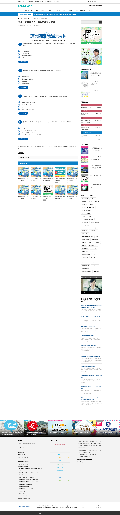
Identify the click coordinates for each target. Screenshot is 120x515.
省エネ (84, 263)
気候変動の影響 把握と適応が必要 (88, 345)
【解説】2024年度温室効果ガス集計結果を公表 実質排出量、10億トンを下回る (91, 306)
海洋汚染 (94, 251)
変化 (84, 242)
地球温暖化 (95, 239)
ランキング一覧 (21, 491)
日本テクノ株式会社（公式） (38, 506)
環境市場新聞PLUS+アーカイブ (26, 489)
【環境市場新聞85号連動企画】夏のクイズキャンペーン (30, 444)
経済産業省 (85, 265)
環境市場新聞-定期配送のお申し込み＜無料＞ (29, 482)
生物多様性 (94, 260)
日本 (84, 245)
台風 (98, 236)
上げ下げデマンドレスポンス (89, 228)
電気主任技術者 (86, 271)
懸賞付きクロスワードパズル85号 (26, 477)
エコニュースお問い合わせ (24, 498)
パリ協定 (85, 222)
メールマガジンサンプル (24, 496)
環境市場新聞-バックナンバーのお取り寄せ (28, 479)
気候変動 (85, 248)
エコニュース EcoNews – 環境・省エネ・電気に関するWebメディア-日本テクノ (91, 299)
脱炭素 (94, 265)
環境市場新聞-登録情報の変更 (25, 484)
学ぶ (60, 457)
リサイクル (85, 225)
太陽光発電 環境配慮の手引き (87, 336)
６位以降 (98, 139)
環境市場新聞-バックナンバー (77, 507)
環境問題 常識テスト (25, 14)
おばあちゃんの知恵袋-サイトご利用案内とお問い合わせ (30, 469)
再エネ (84, 233)
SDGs (84, 204)
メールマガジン (48, 1)
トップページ (21, 450)
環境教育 (43, 10)
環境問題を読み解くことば (24, 461)
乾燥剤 (84, 231)
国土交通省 (85, 239)
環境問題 (93, 257)
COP (93, 198)
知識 (37, 10)
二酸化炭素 (93, 231)
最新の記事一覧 (21, 454)
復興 (97, 242)
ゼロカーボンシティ (87, 216)
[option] (12, 428)
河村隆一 (85, 251)
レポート (51, 10)
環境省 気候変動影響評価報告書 (88, 366)
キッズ (70, 10)
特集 (60, 460)
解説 (64, 10)
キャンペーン (92, 10)
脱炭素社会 (85, 268)
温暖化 (95, 254)
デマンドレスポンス (87, 219)
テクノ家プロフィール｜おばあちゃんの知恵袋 (29, 472)
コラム (58, 10)
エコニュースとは (21, 1)
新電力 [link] (23, 58)
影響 (90, 242)
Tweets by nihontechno (83, 462)
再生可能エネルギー (87, 236)
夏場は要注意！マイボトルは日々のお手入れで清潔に (91, 387)
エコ (91, 204)
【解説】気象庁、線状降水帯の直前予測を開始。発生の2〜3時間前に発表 (90, 398)
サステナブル (86, 213)
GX (90, 201)
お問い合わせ (56, 1)
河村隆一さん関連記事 (23, 457)
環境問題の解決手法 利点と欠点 (88, 326)
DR (84, 201)
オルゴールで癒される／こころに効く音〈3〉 (91, 316)
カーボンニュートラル (88, 207)
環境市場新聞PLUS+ (39, 1)
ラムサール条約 (95, 222)
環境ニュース (60, 467)
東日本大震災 (92, 245)
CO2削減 (85, 198)
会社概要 (48, 506)
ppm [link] (23, 109)
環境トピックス (28, 10)
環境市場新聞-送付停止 (24, 486)
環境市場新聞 (30, 1)
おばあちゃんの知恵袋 (80, 10)
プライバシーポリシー (56, 506)
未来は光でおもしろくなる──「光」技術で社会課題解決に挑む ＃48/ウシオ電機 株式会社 (91, 355)
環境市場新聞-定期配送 (39, 507)
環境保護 (85, 257)
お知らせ (65, 506)
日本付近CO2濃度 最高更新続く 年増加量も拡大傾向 (91, 376)
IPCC (97, 201)
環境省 (84, 260)
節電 (92, 263)
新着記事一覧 (21, 452)
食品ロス (96, 271)
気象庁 (94, 248)
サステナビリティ (86, 210)
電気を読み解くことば (23, 464)
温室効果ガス (86, 254)
